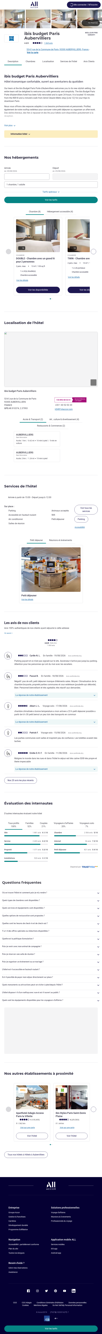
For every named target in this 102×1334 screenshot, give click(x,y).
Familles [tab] (29, 825)
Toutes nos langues (16, 1253)
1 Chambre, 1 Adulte (16, 184)
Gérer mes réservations (17, 1268)
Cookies (25, 1305)
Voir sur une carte (27, 1127)
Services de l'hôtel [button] (20, 486)
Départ (59, 169)
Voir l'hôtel (32, 1136)
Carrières (12, 1221)
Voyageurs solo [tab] (87, 825)
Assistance (13, 1272)
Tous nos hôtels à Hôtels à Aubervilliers (26, 1154)
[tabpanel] (51, 259)
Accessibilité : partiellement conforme (23, 1244)
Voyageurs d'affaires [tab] (63, 825)
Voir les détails (27, 599)
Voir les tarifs (51, 1328)
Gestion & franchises (17, 1217)
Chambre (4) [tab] (35, 211)
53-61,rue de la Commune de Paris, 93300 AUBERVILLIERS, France (58, 49)
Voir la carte (32, 52)
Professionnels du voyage (61, 1221)
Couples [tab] (43, 825)
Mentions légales (41, 1305)
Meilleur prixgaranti (91, 34)
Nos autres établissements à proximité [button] (38, 1073)
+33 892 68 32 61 (63, 400)
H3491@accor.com (64, 409)
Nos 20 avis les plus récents (21, 780)
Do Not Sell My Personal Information (67, 1305)
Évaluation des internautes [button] (28, 803)
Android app (56, 1253)
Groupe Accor (14, 1212)
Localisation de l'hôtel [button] (24, 323)
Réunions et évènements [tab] (60, 540)
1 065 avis (48, 43)
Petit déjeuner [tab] (36, 540)
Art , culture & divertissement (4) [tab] (64, 419)
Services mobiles (58, 1244)
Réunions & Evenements (61, 1217)
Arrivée (10, 169)
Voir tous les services (86, 509)
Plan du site (13, 1249)
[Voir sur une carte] (51, 359)
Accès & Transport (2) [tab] (33, 419)
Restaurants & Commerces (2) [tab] (51, 425)
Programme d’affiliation (18, 1229)
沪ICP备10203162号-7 (59, 1312)
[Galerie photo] (51, 19)
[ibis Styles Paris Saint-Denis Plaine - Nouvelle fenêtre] (72, 1097)
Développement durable (18, 1225)
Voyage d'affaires (58, 1212)
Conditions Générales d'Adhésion (50, 1303)
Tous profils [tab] (13, 825)
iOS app (54, 1249)
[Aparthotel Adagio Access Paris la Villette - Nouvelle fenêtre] (32, 1097)
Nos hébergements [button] (21, 157)
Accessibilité (80, 527)
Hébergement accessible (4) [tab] (60, 211)
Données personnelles (77, 1303)
